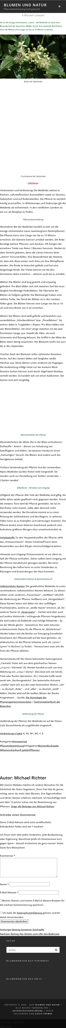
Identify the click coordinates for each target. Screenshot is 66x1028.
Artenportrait (19, 741)
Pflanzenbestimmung (12, 745)
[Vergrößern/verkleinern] (21, 1022)
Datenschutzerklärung (29, 912)
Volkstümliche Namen (12, 586)
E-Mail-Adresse (9, 892)
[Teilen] (9, 1022)
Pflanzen (35, 750)
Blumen (42, 745)
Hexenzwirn (28, 612)
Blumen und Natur (25, 4)
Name (4, 884)
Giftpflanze (33, 183)
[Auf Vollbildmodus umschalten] (15, 1022)
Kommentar (7, 855)
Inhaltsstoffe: (7, 537)
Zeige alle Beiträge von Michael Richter (32, 806)
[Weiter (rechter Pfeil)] (9, 1027)
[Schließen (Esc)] (3, 1022)
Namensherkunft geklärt (16, 750)
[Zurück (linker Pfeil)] (3, 1027)
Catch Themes (43, 1013)
